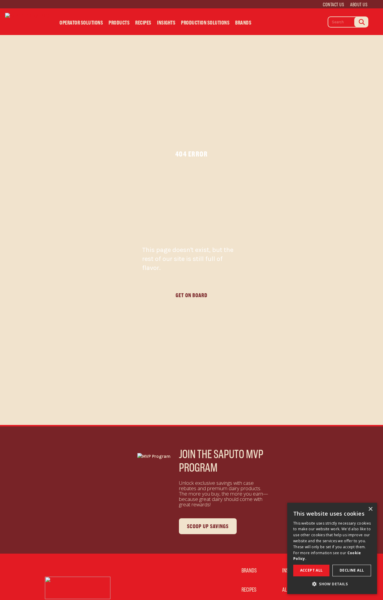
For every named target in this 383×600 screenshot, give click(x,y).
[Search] (361, 22)
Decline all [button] (352, 570)
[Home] (28, 21)
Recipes (143, 23)
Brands (243, 23)
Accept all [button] (311, 570)
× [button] (370, 509)
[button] (332, 584)
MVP (265, 24)
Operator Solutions (81, 23)
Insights (166, 23)
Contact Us (333, 4)
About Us (358, 4)
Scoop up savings (208, 526)
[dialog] (332, 548)
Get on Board (191, 295)
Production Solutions (205, 23)
